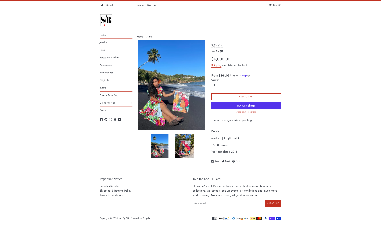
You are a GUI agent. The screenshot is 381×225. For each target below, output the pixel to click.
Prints (102, 50)
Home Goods (106, 72)
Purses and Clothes (109, 57)
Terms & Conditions (111, 195)
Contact (103, 110)
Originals (104, 80)
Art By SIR (124, 218)
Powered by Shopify (140, 218)
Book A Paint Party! (109, 95)
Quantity (215, 79)
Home (103, 35)
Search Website (109, 186)
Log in (140, 5)
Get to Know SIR (116, 102)
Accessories (105, 65)
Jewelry (103, 42)
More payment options (246, 111)
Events (103, 87)
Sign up (151, 5)
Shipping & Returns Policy (115, 191)
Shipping (216, 65)
